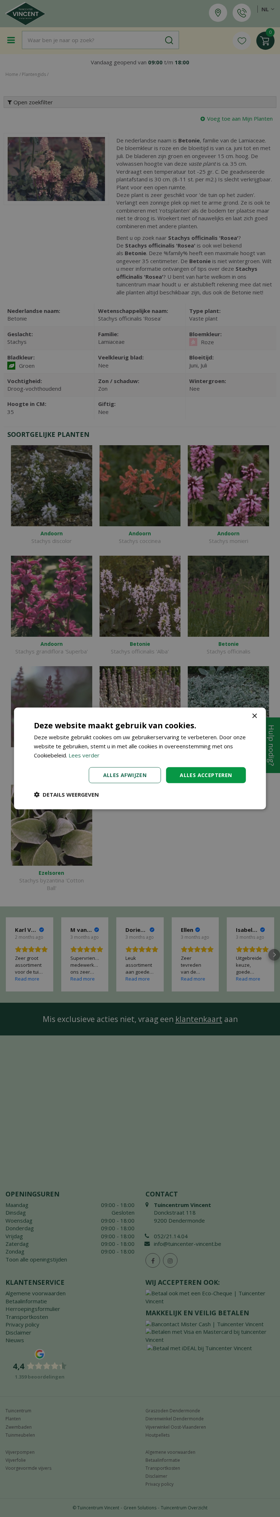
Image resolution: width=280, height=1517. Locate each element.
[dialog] (140, 758)
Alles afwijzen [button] (125, 774)
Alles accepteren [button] (206, 774)
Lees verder (84, 755)
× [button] (254, 716)
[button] (66, 794)
